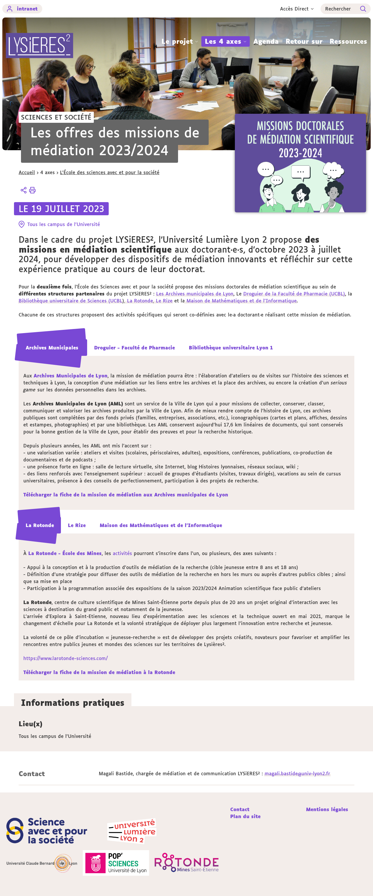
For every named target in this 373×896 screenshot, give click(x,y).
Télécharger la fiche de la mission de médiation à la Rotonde (99, 672)
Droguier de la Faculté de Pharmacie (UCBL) (294, 294)
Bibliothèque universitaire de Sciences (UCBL (70, 301)
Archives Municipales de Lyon (71, 376)
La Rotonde (139, 301)
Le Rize (163, 301)
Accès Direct (294, 9)
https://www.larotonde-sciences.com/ (65, 658)
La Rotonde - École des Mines (65, 553)
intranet (27, 9)
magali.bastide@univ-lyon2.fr (297, 773)
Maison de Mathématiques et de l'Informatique (241, 301)
